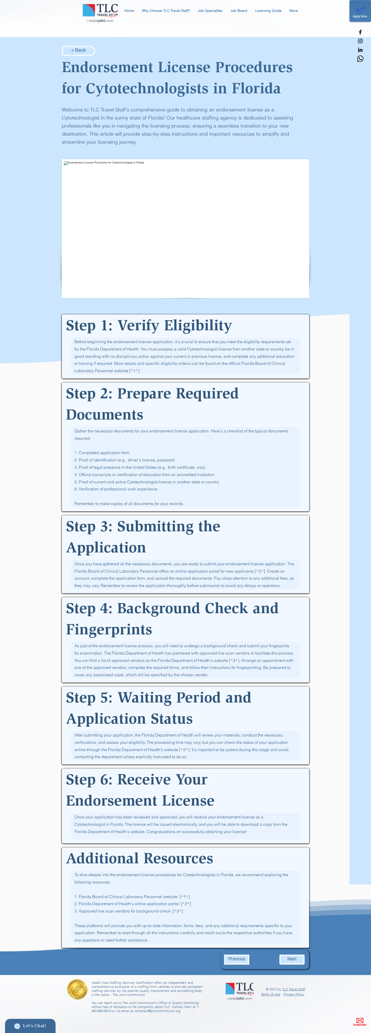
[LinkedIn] (360, 50)
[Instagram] (360, 41)
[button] (166, 11)
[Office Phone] (360, 58)
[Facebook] (360, 32)
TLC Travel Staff (293, 989)
